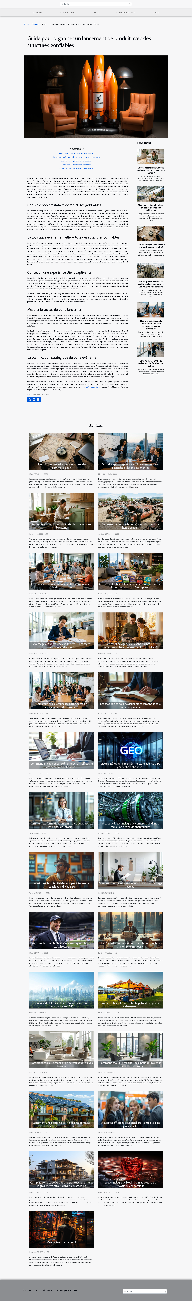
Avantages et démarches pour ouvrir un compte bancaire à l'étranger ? (61, 645)
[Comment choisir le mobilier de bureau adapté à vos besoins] (61, 1049)
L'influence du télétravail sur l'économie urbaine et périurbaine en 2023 (61, 1004)
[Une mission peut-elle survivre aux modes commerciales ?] (150, 233)
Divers (156, 12)
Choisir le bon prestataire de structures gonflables (76, 153)
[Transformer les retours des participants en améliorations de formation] (61, 690)
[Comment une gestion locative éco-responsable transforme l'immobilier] (61, 1109)
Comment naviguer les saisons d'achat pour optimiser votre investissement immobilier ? (130, 645)
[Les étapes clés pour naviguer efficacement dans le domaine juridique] (130, 690)
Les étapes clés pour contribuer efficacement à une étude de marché (61, 585)
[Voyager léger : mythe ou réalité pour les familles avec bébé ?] (150, 349)
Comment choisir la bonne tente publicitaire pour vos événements (130, 1004)
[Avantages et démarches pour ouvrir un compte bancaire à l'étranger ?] (61, 630)
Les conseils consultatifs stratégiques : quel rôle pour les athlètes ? (61, 945)
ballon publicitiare (92, 387)
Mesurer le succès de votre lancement (76, 164)
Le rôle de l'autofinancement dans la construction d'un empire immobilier (130, 945)
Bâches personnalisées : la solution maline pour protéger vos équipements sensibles (151, 284)
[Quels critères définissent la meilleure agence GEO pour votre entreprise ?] (130, 750)
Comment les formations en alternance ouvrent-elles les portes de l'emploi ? (61, 825)
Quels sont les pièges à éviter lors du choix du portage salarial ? (130, 885)
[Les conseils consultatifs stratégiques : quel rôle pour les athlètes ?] (61, 930)
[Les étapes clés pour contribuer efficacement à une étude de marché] (61, 570)
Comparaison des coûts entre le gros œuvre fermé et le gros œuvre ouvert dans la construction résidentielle (61, 1186)
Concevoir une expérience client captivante (76, 160)
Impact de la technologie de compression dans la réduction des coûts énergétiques (130, 825)
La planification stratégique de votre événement (76, 168)
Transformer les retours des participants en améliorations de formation (61, 705)
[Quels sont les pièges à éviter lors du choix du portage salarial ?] (130, 870)
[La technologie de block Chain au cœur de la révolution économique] (130, 1169)
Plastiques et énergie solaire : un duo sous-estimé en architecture (151, 208)
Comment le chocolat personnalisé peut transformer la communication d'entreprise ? (130, 585)
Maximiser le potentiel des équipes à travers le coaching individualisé (61, 885)
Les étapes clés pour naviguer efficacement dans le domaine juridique (130, 705)
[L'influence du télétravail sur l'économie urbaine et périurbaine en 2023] (61, 989)
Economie (37, 12)
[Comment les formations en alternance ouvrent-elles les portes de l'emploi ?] (61, 810)
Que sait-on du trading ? (61, 1242)
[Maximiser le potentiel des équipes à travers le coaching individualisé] (61, 870)
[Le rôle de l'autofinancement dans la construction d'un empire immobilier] (130, 930)
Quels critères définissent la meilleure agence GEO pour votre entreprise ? (130, 765)
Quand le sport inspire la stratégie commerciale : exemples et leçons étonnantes (151, 325)
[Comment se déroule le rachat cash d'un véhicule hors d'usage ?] (130, 511)
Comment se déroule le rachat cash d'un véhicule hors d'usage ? (130, 526)
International (67, 12)
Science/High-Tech (125, 12)
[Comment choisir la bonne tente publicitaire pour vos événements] (130, 989)
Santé (96, 12)
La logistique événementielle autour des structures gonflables (76, 157)
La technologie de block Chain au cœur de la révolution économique (130, 1184)
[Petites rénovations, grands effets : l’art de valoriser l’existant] (61, 511)
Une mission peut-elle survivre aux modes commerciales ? (151, 245)
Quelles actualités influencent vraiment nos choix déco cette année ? (151, 170)
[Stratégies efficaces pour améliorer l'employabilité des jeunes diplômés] (130, 1109)
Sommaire (78, 149)
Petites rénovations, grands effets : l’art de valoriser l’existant (62, 526)
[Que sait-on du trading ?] (61, 1229)
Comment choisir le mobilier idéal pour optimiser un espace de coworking (130, 1064)
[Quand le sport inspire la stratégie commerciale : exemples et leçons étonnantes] (150, 309)
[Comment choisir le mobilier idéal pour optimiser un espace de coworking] (130, 1049)
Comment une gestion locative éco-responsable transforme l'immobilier (61, 1124)
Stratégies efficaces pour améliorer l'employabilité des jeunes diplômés (130, 1124)
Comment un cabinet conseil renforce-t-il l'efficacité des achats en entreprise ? (61, 765)
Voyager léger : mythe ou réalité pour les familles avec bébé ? (151, 363)
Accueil (26, 24)
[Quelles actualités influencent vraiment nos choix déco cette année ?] (150, 156)
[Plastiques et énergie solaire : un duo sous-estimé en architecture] (150, 194)
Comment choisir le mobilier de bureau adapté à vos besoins (62, 1064)
